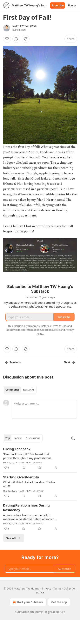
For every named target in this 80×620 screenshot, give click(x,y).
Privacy (46, 588)
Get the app (59, 602)
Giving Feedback (16, 449)
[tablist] (20, 389)
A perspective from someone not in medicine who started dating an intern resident (28, 517)
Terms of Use (58, 326)
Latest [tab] (18, 438)
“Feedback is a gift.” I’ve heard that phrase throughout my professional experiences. (27, 456)
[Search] (73, 438)
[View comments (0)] (16, 39)
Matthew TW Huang (24, 26)
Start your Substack (30, 602)
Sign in (72, 5)
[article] (40, 458)
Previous (15, 362)
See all (11, 538)
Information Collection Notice (43, 329)
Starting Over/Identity (21, 477)
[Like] (7, 39)
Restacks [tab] (28, 389)
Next (67, 362)
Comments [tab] (12, 389)
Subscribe (57, 5)
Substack (21, 612)
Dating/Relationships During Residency (26, 507)
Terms (57, 588)
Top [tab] (7, 438)
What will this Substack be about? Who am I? (29, 484)
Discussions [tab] (33, 438)
